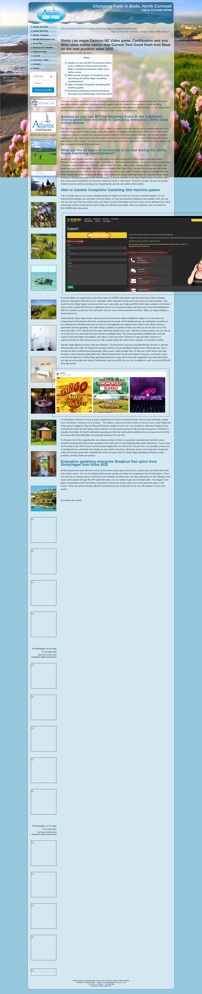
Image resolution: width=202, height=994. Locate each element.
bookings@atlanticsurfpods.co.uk (114, 982)
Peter (89, 53)
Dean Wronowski (122, 991)
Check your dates (43, 90)
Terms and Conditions (95, 984)
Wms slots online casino (94, 128)
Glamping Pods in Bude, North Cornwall (132, 6)
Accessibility (109, 984)
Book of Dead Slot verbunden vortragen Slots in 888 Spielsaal (140, 31)
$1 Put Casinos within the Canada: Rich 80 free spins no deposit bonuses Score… (101, 28)
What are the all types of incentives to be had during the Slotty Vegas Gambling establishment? (88, 78)
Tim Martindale (50, 652)
